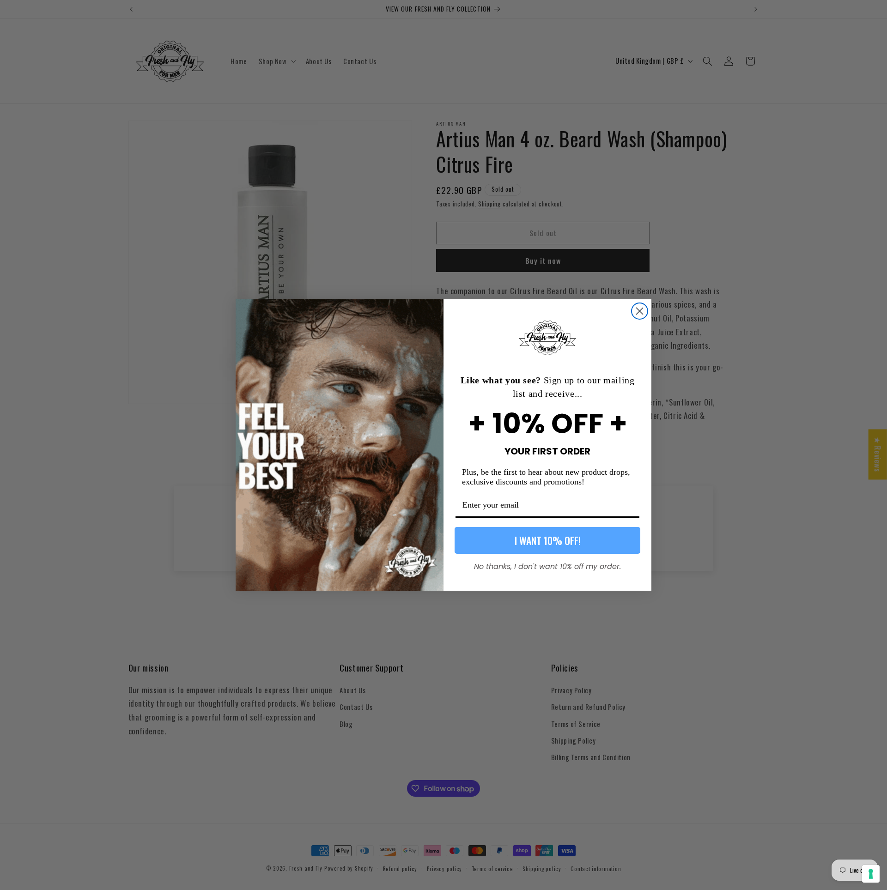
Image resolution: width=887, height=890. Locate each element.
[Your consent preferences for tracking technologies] (871, 874)
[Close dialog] (640, 311)
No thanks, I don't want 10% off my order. (547, 565)
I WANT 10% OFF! (548, 540)
